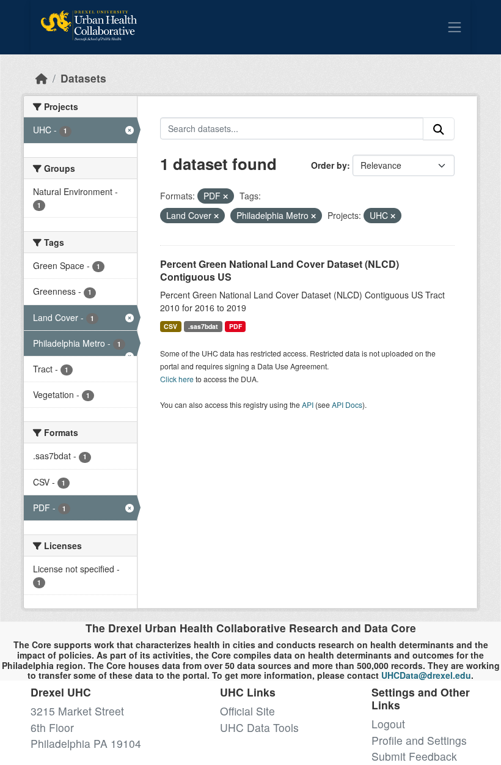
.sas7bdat (203, 326)
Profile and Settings (419, 740)
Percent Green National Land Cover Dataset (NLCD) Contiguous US (279, 270)
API (307, 404)
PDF (235, 326)
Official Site (247, 711)
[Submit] (439, 128)
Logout (388, 723)
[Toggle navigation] (454, 27)
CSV (170, 326)
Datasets (83, 78)
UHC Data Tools (259, 727)
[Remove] (225, 196)
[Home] (41, 78)
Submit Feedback (414, 756)
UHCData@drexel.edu (426, 675)
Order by (329, 165)
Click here (177, 379)
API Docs (347, 404)
